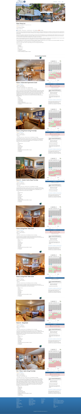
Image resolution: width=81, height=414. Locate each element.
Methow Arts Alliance (32, 400)
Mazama (17, 402)
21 (51, 125)
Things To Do (31, 404)
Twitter (42, 403)
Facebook (42, 400)
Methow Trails (31, 402)
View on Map (25, 24)
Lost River (18, 401)
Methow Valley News (32, 403)
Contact (59, 1)
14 (51, 75)
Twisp (17, 404)
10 (56, 74)
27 (49, 126)
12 (60, 122)
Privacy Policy (55, 406)
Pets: (58, 130)
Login (62, 1)
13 (49, 75)
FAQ (54, 404)
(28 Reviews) (21, 372)
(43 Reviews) (21, 84)
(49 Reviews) (21, 324)
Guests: (50, 82)
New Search (55, 1)
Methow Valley (18, 403)
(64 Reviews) (21, 181)
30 (49, 167)
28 (51, 126)
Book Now (54, 132)
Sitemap (54, 407)
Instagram (42, 401)
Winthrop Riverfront (19, 406)
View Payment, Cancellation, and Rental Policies (54, 99)
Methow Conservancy (32, 401)
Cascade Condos (19, 400)
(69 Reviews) (21, 132)
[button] (18, 70)
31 (51, 70)
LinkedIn (42, 402)
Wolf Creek (18, 407)
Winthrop (17, 405)
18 (58, 75)
